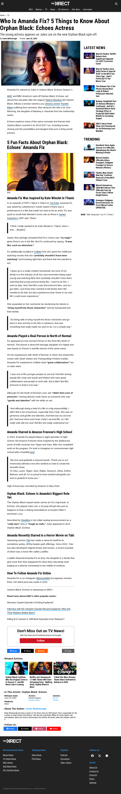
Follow (11, 729)
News (52, 9)
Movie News (8, 755)
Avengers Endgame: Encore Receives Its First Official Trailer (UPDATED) (104, 204)
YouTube (54, 203)
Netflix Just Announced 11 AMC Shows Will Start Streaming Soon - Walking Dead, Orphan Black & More (41, 682)
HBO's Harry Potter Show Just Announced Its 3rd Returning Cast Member (105, 127)
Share (14, 651)
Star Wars (76, 9)
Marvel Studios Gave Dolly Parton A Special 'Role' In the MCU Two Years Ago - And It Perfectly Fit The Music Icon (105, 75)
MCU (31, 9)
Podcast (63, 755)
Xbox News (36, 755)
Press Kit (93, 775)
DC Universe (63, 9)
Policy (92, 779)
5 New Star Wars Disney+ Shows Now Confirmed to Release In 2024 (65, 679)
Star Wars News (9, 766)
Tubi (28, 540)
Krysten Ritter (34, 700)
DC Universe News (11, 770)
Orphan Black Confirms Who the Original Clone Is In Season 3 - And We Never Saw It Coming (17, 681)
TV (46, 9)
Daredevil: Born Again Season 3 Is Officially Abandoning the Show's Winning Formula (106, 149)
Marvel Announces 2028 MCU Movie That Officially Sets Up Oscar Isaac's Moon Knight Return (105, 190)
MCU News (8, 763)
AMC (9, 96)
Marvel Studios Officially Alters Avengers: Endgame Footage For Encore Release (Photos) (104, 163)
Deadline (25, 520)
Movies (39, 9)
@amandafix (43, 578)
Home (2, 15)
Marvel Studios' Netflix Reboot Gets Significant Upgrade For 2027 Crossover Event (106, 59)
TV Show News (9, 759)
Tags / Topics (65, 763)
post (32, 452)
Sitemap (92, 783)
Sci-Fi (55, 698)
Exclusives (65, 759)
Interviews (87, 9)
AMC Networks (92, 215)
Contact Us (94, 771)
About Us (93, 768)
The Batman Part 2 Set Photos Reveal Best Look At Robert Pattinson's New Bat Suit (105, 91)
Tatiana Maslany (53, 100)
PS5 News (36, 759)
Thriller (56, 700)
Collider (38, 251)
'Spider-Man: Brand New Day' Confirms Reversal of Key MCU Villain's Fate (105, 176)
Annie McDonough (9, 38)
